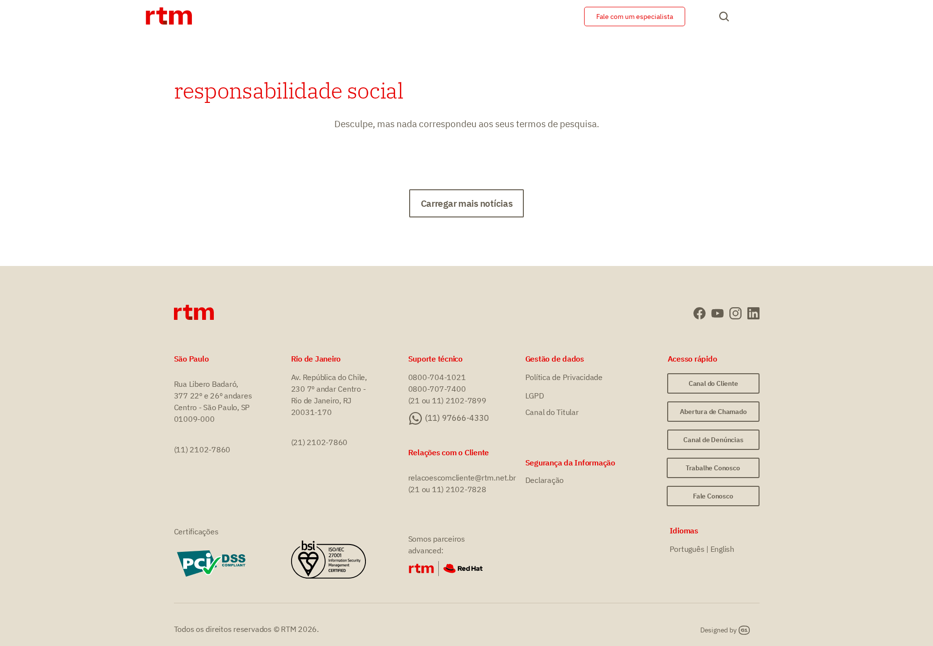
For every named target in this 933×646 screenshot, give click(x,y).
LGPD (534, 395)
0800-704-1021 (437, 377)
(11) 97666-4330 (457, 418)
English (722, 549)
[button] (466, 203)
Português (687, 549)
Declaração (544, 480)
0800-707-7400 (437, 389)
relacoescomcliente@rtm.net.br (462, 477)
